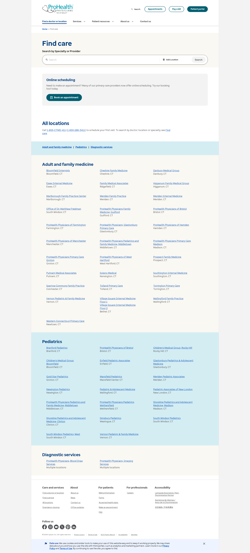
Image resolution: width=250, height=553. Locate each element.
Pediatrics (81, 147)
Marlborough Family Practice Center (66, 196)
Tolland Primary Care (111, 285)
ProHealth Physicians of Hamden (171, 225)
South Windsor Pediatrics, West (63, 434)
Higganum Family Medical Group (171, 183)
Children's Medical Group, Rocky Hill (172, 347)
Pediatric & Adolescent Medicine (117, 389)
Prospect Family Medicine (167, 257)
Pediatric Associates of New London (173, 389)
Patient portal (197, 9)
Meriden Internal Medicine (167, 196)
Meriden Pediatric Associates (169, 376)
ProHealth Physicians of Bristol (170, 208)
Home (44, 29)
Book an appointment (66, 97)
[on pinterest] (68, 527)
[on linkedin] (73, 527)
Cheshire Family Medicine (113, 170)
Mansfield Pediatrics (111, 376)
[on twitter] (62, 527)
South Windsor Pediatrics (167, 418)
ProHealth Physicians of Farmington (66, 225)
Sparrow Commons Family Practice (65, 285)
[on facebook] (44, 527)
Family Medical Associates (114, 183)
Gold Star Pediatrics (57, 376)
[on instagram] (50, 527)
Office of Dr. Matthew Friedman (63, 208)
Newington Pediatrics (58, 389)
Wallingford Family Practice (168, 298)
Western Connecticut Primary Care (65, 321)
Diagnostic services (102, 147)
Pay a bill (176, 9)
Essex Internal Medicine (59, 183)
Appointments (155, 9)
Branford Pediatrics (56, 347)
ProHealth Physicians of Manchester (66, 241)
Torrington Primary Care (166, 285)
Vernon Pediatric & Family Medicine (65, 298)
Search (137, 9)
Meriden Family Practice (113, 196)
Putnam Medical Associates (61, 273)
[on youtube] (56, 527)
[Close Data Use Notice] (204, 543)
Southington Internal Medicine (170, 273)
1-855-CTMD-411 (56, 130)
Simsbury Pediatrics (110, 418)
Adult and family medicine (57, 147)
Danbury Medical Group (166, 170)
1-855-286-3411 (76, 130)
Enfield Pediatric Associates (115, 360)
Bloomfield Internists (58, 170)
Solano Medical (108, 273)
